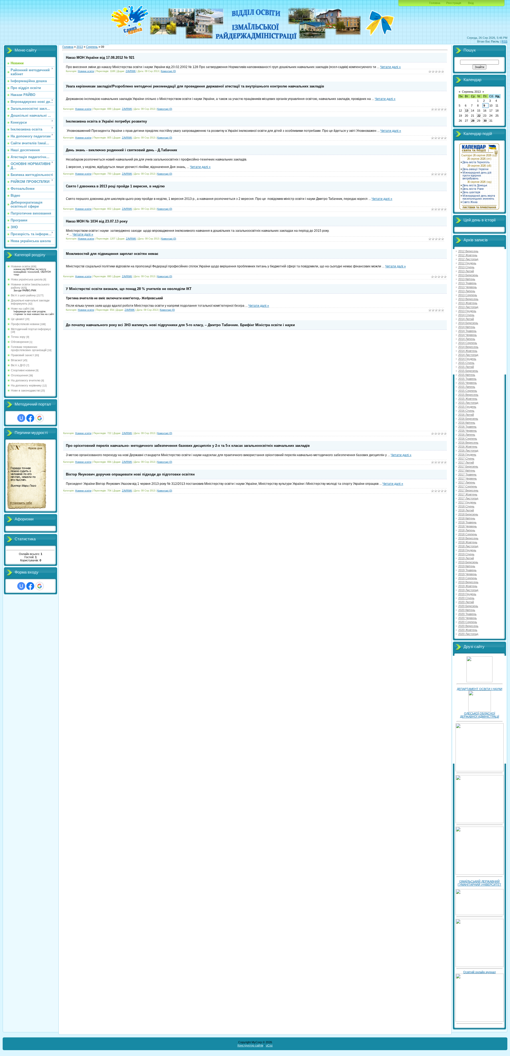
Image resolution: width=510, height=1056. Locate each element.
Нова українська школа (26, 279)
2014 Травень (467, 331)
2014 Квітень (466, 327)
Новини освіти (20, 266)
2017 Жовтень (467, 494)
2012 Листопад (468, 259)
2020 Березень (468, 606)
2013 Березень (468, 275)
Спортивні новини (23, 370)
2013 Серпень (467, 295)
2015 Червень (467, 382)
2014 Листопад (468, 354)
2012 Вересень (468, 251)
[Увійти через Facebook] (30, 418)
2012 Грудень (467, 263)
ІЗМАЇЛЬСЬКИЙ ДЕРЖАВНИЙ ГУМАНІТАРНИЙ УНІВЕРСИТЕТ (479, 883)
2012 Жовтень (467, 255)
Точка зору (18, 336)
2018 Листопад (468, 546)
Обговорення (20, 341)
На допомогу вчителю (25, 380)
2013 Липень (466, 291)
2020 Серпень (467, 622)
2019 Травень (467, 570)
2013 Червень (467, 287)
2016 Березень (468, 418)
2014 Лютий (466, 319)
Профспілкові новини (25, 324)
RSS (504, 41)
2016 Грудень (467, 454)
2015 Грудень (467, 406)
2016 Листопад (468, 450)
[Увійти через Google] (39, 418)
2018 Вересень (468, 538)
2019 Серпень (467, 578)
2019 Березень (468, 562)
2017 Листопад (468, 498)
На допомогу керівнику (26, 385)
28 (472, 120)
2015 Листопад (468, 402)
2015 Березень (468, 370)
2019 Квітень (466, 566)
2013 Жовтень (467, 303)
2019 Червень (467, 574)
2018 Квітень (466, 518)
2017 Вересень (468, 490)
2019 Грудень (467, 594)
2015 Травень (467, 378)
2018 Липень (466, 530)
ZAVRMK (131, 71)
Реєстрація (453, 3)
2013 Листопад (468, 307)
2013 (79, 46)
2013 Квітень (466, 279)
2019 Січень (466, 554)
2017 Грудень (467, 502)
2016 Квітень (466, 422)
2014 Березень (468, 323)
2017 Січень (466, 458)
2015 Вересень (468, 394)
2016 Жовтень (467, 446)
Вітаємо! (16, 360)
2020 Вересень (468, 626)
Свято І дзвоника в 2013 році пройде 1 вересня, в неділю (115, 186)
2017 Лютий (466, 462)
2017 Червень (467, 478)
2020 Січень (466, 598)
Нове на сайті (20, 308)
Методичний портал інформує (31, 329)
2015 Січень (466, 362)
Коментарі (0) (168, 71)
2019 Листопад (468, 590)
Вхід (471, 3)
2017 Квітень (466, 470)
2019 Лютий (466, 558)
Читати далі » (390, 67)
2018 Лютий (466, 510)
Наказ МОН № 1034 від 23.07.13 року (97, 221)
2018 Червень (467, 526)
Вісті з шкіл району (23, 295)
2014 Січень (466, 315)
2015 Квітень (466, 374)
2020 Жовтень (467, 630)
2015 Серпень (467, 390)
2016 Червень (467, 430)
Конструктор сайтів (250, 1045)
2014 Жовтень (467, 350)
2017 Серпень (467, 486)
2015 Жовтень (467, 398)
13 (466, 110)
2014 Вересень (468, 346)
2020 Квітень (466, 610)
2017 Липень (466, 482)
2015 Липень (466, 386)
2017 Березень (468, 466)
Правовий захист (22, 355)
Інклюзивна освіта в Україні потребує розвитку (106, 121)
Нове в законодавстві (25, 390)
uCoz (269, 1045)
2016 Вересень (468, 442)
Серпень (92, 46)
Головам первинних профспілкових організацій (28, 348)
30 (485, 120)
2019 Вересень (468, 582)
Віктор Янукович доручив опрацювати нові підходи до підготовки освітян (130, 474)
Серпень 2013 (471, 91)
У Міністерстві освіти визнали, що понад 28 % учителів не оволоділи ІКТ (129, 289)
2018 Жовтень (467, 542)
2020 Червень (467, 618)
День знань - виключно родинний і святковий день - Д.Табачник (121, 150)
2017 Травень (467, 474)
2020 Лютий (466, 602)
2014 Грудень (467, 358)
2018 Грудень (467, 550)
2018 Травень (467, 522)
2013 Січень (466, 267)
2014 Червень (467, 334)
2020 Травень (467, 614)
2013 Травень (467, 283)
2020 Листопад (468, 634)
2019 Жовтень (467, 586)
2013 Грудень (467, 311)
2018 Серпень (467, 534)
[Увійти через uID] (21, 418)
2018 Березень (468, 514)
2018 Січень (466, 506)
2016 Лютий (466, 414)
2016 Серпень (467, 438)
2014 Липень (466, 338)
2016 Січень (466, 410)
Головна (434, 3)
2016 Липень (466, 434)
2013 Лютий (466, 271)
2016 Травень (467, 426)
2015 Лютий (466, 366)
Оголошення (19, 375)
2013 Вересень (468, 299)
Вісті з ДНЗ (18, 365)
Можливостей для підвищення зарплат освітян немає (112, 254)
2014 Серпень (467, 342)
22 (479, 115)
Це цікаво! (17, 319)
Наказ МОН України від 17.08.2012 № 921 (100, 58)
